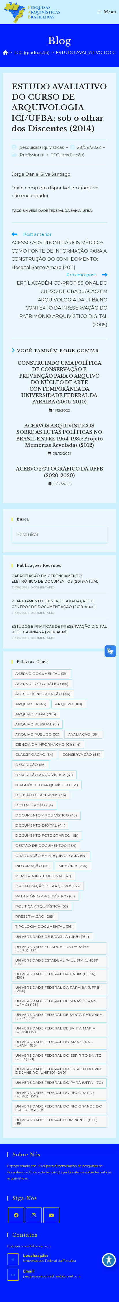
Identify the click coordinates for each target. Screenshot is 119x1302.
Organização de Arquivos (47, 886)
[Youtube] (51, 1215)
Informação (32, 866)
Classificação (34, 754)
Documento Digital (40, 825)
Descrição (30, 764)
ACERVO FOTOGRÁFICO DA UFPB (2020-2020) (59, 472)
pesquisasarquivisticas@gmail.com (52, 1276)
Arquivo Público (37, 734)
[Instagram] (34, 1215)
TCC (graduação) (67, 155)
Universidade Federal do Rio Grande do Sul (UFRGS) (58, 1108)
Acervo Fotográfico (41, 683)
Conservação (81, 754)
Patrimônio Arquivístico (45, 896)
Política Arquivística (41, 906)
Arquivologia (35, 714)
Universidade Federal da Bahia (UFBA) (58, 211)
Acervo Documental (41, 673)
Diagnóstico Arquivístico (46, 785)
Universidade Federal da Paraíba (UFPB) (58, 989)
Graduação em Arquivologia (51, 855)
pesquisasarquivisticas (41, 147)
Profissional (32, 155)
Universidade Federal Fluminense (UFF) (56, 1121)
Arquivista (30, 704)
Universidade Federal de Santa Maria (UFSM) (55, 1030)
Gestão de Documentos (45, 845)
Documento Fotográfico (46, 835)
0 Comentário (42, 587)
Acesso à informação (42, 694)
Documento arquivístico (46, 815)
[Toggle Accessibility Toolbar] (109, 1260)
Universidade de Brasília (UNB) (52, 936)
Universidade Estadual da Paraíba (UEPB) (52, 948)
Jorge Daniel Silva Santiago (41, 174)
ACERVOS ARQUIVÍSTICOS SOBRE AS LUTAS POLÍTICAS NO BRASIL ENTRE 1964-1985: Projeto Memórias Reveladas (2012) (59, 435)
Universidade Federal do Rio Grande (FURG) (55, 1094)
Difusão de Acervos (40, 795)
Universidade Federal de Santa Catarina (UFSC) (58, 1016)
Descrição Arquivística (44, 775)
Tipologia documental (43, 926)
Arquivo (68, 704)
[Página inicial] (5, 52)
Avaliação (83, 734)
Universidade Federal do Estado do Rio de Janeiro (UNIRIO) (58, 1071)
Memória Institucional (43, 876)
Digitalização (34, 805)
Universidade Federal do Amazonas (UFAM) (53, 1043)
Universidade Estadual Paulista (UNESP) (57, 962)
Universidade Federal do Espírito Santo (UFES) (58, 1057)
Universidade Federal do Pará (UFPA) (59, 1082)
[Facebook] (16, 1215)
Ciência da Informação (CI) (47, 744)
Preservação (35, 916)
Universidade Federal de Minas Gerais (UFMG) (55, 1003)
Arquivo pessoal (37, 724)
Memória (73, 866)
